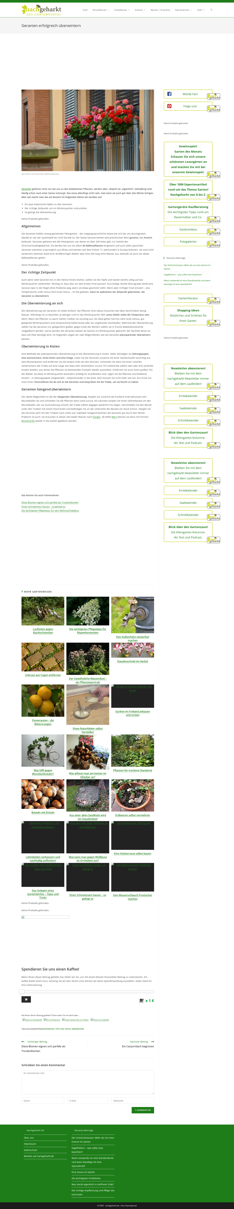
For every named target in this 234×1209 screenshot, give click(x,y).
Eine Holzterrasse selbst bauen (132, 853)
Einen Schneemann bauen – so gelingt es (43, 506)
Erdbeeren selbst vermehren (132, 815)
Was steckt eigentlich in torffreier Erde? (93, 1184)
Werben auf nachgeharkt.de (39, 1156)
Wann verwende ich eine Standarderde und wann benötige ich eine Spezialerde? (92, 1161)
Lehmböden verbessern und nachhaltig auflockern (43, 858)
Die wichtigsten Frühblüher (86, 1178)
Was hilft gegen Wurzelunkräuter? (43, 772)
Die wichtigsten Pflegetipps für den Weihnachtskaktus (50, 510)
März (114, 416)
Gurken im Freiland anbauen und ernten (132, 713)
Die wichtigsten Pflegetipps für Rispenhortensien (87, 630)
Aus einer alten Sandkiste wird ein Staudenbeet (87, 816)
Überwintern (77, 1029)
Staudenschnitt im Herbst (132, 661)
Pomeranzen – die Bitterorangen (43, 722)
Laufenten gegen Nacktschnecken (43, 630)
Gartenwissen (47, 1029)
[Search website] (211, 10)
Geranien (26, 188)
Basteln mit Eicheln (43, 812)
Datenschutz (30, 1150)
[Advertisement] (117, 65)
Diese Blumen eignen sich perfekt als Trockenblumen (49, 502)
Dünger (97, 416)
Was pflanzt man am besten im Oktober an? (87, 775)
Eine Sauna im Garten (83, 1172)
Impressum (30, 1143)
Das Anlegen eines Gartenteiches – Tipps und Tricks (43, 894)
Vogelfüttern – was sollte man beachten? (183, 274)
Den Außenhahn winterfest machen (132, 638)
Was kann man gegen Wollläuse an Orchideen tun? (88, 858)
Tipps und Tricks (63, 1029)
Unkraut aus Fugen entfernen (43, 675)
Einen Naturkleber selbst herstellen (88, 730)
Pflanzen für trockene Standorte (132, 770)
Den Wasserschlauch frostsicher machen (132, 896)
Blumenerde (28, 420)
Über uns (29, 1137)
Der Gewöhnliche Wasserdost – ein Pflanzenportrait (88, 680)
